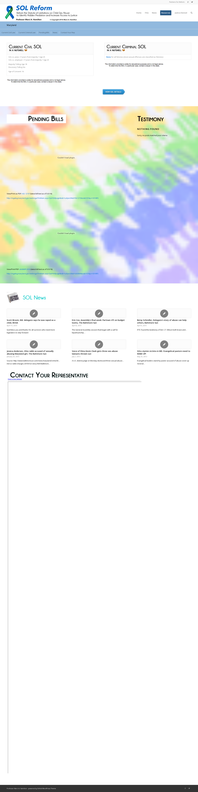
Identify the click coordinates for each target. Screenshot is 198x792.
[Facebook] (188, 2)
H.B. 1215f (26, 193)
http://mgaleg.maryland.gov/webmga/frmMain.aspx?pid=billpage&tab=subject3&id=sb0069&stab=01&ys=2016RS (52, 273)
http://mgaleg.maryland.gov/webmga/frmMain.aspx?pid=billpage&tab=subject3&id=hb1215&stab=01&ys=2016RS (53, 198)
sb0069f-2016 (24, 269)
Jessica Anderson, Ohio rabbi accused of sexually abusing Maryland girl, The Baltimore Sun (30, 352)
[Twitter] (192, 2)
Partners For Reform (177, 2)
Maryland (11, 25)
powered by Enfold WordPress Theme (42, 788)
